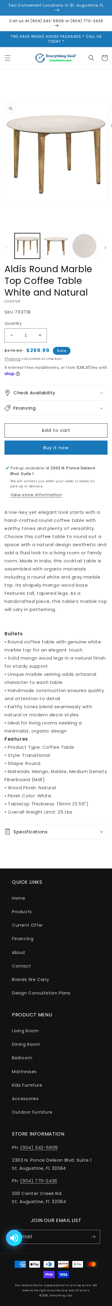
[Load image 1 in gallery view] (27, 246)
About (18, 952)
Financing (22, 939)
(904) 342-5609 (39, 1147)
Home (18, 898)
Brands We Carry (30, 979)
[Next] (105, 247)
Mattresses (24, 1072)
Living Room (25, 1031)
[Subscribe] (93, 1237)
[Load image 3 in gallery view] (84, 246)
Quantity (13, 323)
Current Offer (27, 925)
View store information (36, 495)
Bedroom (22, 1058)
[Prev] (6, 247)
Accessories (25, 1099)
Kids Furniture (27, 1085)
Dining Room (26, 1044)
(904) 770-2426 (38, 1181)
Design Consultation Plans (41, 993)
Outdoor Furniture (32, 1112)
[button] (7, 58)
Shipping (12, 359)
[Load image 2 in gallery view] (55, 246)
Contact (21, 966)
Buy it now (56, 447)
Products (22, 912)
